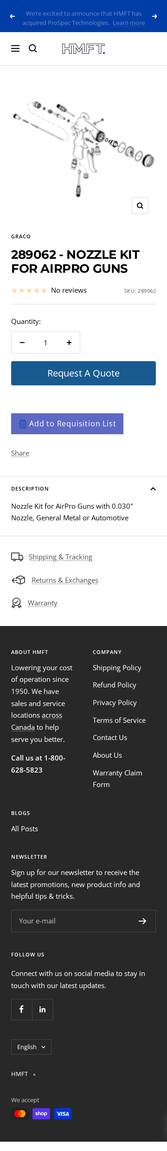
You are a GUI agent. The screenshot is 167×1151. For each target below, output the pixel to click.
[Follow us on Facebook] (21, 1009)
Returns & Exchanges (65, 580)
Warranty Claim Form (117, 778)
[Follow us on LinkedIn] (42, 1009)
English (27, 1047)
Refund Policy (114, 684)
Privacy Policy (115, 702)
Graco (21, 236)
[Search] (33, 48)
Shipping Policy (117, 667)
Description (30, 488)
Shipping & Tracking (60, 556)
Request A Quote (83, 373)
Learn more (129, 20)
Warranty (43, 602)
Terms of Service (119, 720)
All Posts (24, 828)
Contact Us (110, 737)
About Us (107, 755)
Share (20, 453)
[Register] (143, 921)
